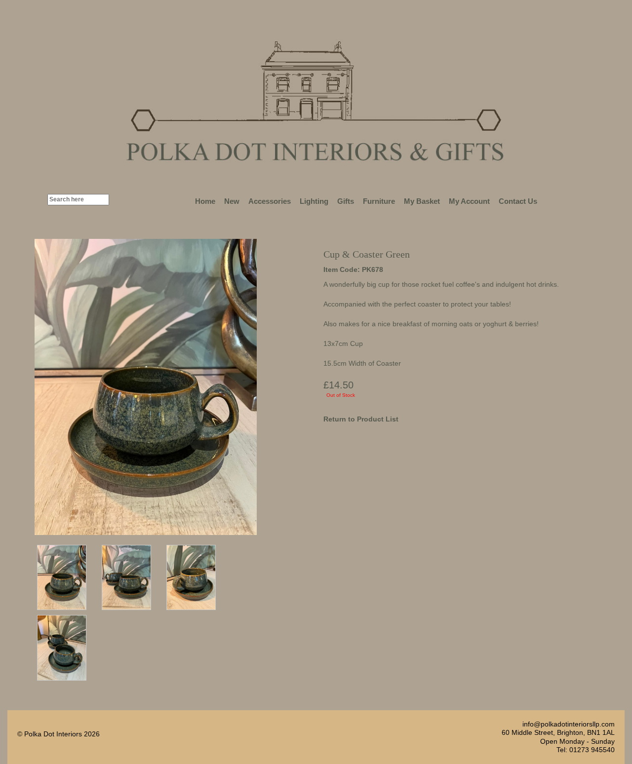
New (231, 201)
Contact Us (518, 201)
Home (205, 201)
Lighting (314, 201)
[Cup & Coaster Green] (61, 577)
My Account (469, 201)
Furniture (379, 201)
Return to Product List (360, 419)
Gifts (345, 201)
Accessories (269, 201)
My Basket (422, 201)
